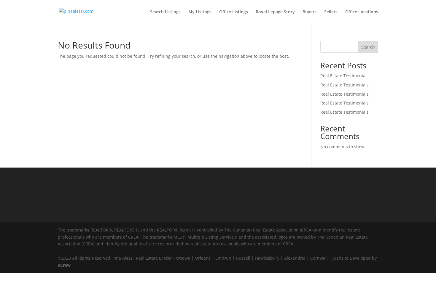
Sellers (331, 12)
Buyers (309, 12)
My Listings (199, 12)
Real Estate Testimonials (344, 85)
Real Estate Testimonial (343, 75)
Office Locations (361, 12)
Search (368, 47)
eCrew (64, 265)
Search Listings (165, 12)
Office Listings (233, 12)
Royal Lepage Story (275, 12)
